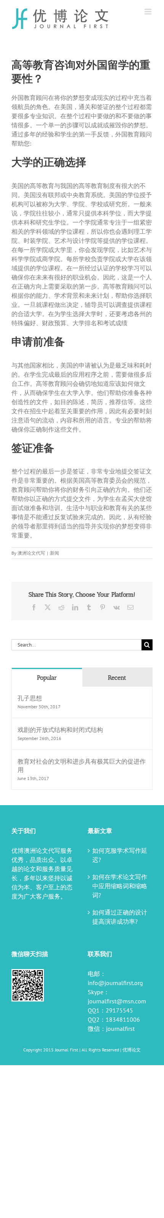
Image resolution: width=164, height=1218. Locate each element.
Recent (117, 677)
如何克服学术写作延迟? (119, 855)
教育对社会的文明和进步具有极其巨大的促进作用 (82, 765)
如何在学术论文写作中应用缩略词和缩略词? (119, 886)
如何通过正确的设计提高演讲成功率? (119, 916)
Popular (47, 677)
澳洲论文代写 (31, 553)
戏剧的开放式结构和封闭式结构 (60, 729)
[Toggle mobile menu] (149, 12)
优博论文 (131, 1050)
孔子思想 (30, 698)
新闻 (54, 553)
